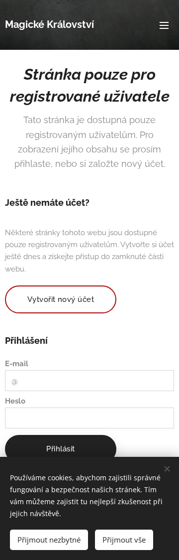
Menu (164, 25)
